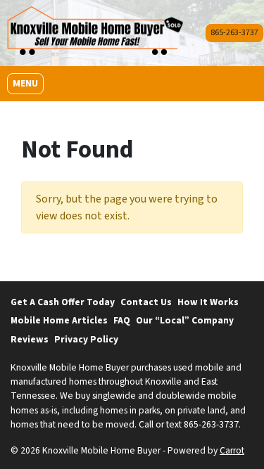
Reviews (30, 339)
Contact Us (146, 302)
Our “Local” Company (185, 320)
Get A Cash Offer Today (63, 302)
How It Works (208, 302)
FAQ (121, 320)
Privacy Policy (86, 339)
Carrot (232, 450)
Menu (28, 83)
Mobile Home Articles (59, 320)
